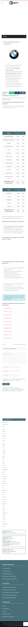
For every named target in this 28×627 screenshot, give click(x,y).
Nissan (3, 492)
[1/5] (13, 344)
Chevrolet (4, 435)
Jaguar (3, 456)
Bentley (4, 431)
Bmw (3, 429)
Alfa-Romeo (4, 422)
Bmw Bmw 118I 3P (7, 314)
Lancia (3, 465)
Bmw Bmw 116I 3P (7, 334)
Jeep (3, 458)
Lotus (3, 474)
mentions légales (18, 625)
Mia (3, 485)
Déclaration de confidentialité (8, 616)
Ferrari (3, 444)
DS (3, 442)
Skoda (3, 508)
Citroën (3, 438)
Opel (3, 494)
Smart (3, 510)
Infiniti (3, 453)
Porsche (4, 499)
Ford (3, 447)
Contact (4, 611)
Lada (3, 463)
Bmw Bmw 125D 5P (8, 324)
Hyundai (4, 451)
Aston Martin (5, 424)
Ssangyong (4, 512)
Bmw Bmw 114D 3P (8, 328)
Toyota (3, 519)
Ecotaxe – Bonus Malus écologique (9, 597)
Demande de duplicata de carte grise (9, 595)
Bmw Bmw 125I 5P (7, 331)
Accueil (3, 606)
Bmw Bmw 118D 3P (8, 308)
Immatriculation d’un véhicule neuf (9, 589)
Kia (3, 460)
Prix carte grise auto (6, 568)
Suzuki (3, 517)
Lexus (3, 472)
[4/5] (15, 344)
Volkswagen (4, 524)
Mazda (3, 481)
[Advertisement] (14, 20)
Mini (3, 487)
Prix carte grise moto (6, 571)
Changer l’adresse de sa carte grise (9, 587)
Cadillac (4, 433)
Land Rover (4, 467)
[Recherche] (25, 3)
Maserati (4, 478)
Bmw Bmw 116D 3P (8, 311)
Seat (3, 506)
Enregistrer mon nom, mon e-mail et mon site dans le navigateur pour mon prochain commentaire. (13, 379)
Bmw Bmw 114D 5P (8, 318)
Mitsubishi (4, 490)
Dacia (3, 440)
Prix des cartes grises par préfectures (9, 579)
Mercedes (4, 483)
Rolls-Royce (4, 503)
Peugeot (4, 497)
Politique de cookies (6, 613)
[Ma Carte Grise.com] (14, 2)
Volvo (3, 526)
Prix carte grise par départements (9, 576)
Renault (4, 501)
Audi (3, 426)
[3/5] (14, 344)
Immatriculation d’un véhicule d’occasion (10, 592)
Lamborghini (5, 469)
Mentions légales (5, 608)
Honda (3, 449)
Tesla (3, 522)
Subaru (3, 515)
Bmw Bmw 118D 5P (8, 338)
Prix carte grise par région (7, 573)
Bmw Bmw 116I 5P (7, 321)
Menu (5, 36)
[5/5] (16, 344)
